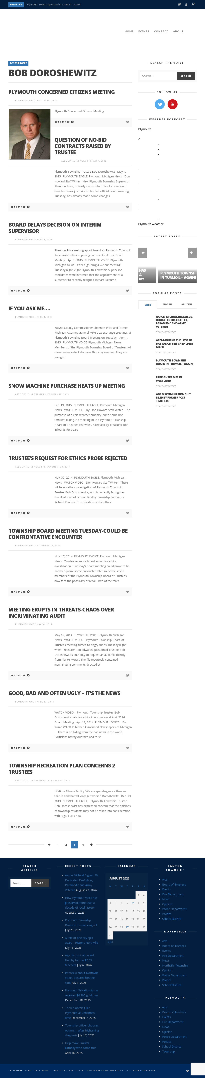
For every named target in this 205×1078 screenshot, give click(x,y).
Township (168, 1051)
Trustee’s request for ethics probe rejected (67, 458)
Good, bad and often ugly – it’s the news (64, 693)
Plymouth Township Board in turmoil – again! (53, 4)
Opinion (167, 904)
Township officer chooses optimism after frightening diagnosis (82, 1030)
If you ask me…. (29, 308)
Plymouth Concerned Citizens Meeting (61, 91)
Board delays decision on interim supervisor (54, 227)
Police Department (174, 909)
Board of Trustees (174, 884)
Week (148, 304)
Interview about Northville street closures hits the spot (81, 978)
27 (127, 927)
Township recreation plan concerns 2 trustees (61, 768)
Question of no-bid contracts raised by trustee (82, 146)
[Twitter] (179, 4)
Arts (164, 879)
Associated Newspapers (76, 160)
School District (171, 919)
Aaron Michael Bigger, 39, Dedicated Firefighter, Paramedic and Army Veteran (174, 321)
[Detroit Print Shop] (167, 430)
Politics (166, 914)
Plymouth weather (151, 224)
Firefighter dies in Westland (169, 378)
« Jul (110, 942)
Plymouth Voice (25, 100)
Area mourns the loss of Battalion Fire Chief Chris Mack (174, 343)
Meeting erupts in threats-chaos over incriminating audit (61, 612)
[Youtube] (186, 4)
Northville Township (175, 965)
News (166, 899)
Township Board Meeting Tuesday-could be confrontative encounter (68, 534)
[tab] (148, 304)
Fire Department (173, 894)
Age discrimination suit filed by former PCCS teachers (173, 397)
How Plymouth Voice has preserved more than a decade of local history (81, 902)
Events (166, 889)
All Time (186, 304)
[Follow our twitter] (160, 104)
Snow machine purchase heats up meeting (66, 385)
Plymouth (175, 997)
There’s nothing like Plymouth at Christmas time (80, 1013)
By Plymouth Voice (166, 331)
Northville (175, 931)
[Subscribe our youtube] (173, 104)
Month (167, 304)
